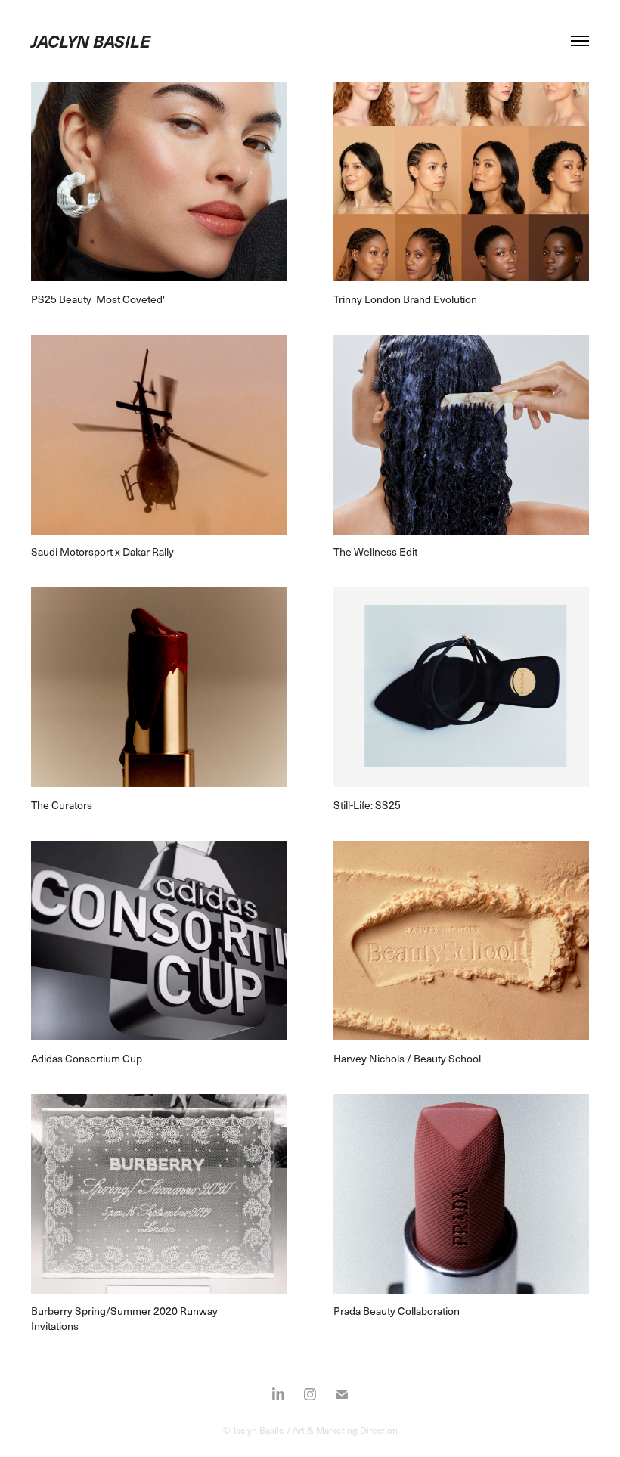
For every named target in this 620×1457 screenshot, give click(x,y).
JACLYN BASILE (90, 40)
